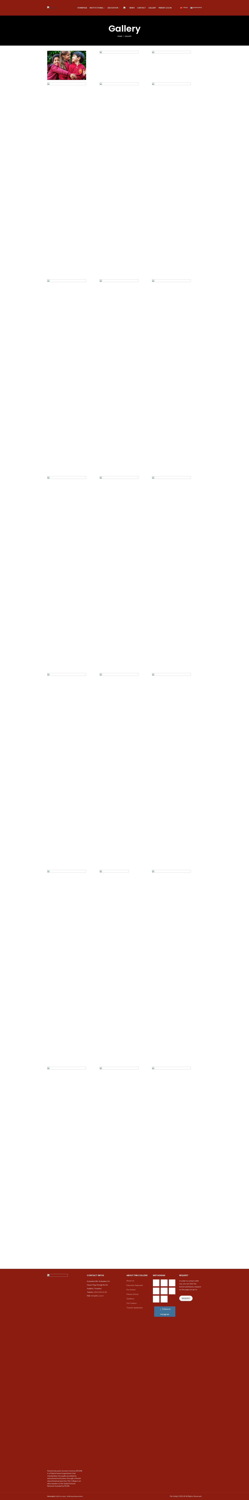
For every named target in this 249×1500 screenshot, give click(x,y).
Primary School (132, 1294)
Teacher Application (134, 1308)
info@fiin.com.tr (97, 1296)
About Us (130, 1281)
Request (186, 1298)
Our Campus (131, 1303)
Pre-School (130, 1290)
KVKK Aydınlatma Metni (75, 1496)
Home (120, 36)
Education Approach (134, 1285)
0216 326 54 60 (100, 1292)
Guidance (130, 1298)
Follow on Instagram (165, 1311)
